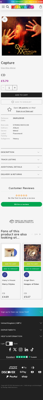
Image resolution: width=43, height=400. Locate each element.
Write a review (21, 204)
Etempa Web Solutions (10, 387)
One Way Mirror (8, 68)
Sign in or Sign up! (24, 111)
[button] (7, 6)
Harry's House (8, 280)
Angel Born (29, 280)
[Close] (41, 2)
